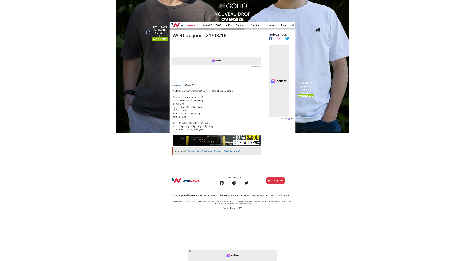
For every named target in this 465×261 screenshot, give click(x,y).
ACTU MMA (283, 195)
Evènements (270, 25)
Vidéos (229, 25)
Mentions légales (251, 195)
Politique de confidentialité (230, 195)
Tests (283, 25)
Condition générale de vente (184, 195)
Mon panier (277, 180)
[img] (293, 25)
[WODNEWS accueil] (183, 25)
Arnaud (178, 85)
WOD (218, 25)
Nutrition (255, 25)
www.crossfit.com (245, 203)
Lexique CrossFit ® (268, 195)
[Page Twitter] (246, 183)
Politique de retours (207, 195)
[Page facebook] (222, 183)
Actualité (207, 25)
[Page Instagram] (234, 183)
